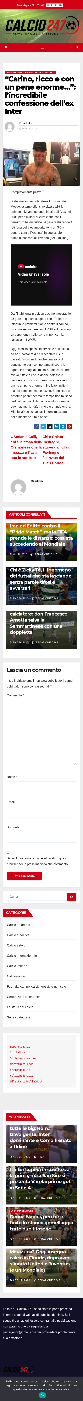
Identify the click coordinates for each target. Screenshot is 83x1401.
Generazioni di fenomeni (24, 996)
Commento (15, 695)
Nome (12, 776)
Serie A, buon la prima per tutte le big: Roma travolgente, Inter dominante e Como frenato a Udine (40, 1134)
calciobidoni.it (21, 1075)
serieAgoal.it (20, 1069)
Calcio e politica (18, 935)
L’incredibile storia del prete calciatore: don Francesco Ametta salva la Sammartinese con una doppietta (41, 620)
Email (12, 802)
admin (27, 123)
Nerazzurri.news (21, 1064)
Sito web (13, 827)
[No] (78, 1389)
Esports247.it (20, 1046)
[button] (77, 47)
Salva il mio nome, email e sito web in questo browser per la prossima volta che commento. (38, 861)
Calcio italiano (17, 966)
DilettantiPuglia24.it (26, 1081)
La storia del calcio (20, 1007)
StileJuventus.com (23, 1058)
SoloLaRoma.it (20, 1052)
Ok (42, 1395)
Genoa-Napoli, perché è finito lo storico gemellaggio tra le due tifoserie (41, 1222)
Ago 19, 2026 (21, 1239)
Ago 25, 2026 (21, 1157)
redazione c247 (45, 554)
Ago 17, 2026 (21, 1280)
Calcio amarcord (18, 924)
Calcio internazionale (22, 955)
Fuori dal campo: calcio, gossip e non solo (30, 72)
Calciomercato (17, 976)
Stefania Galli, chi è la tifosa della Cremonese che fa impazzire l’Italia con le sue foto (26, 447)
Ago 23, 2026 (21, 1198)
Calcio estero (16, 945)
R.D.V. (41, 1157)
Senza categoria (18, 1017)
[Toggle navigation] (42, 47)
